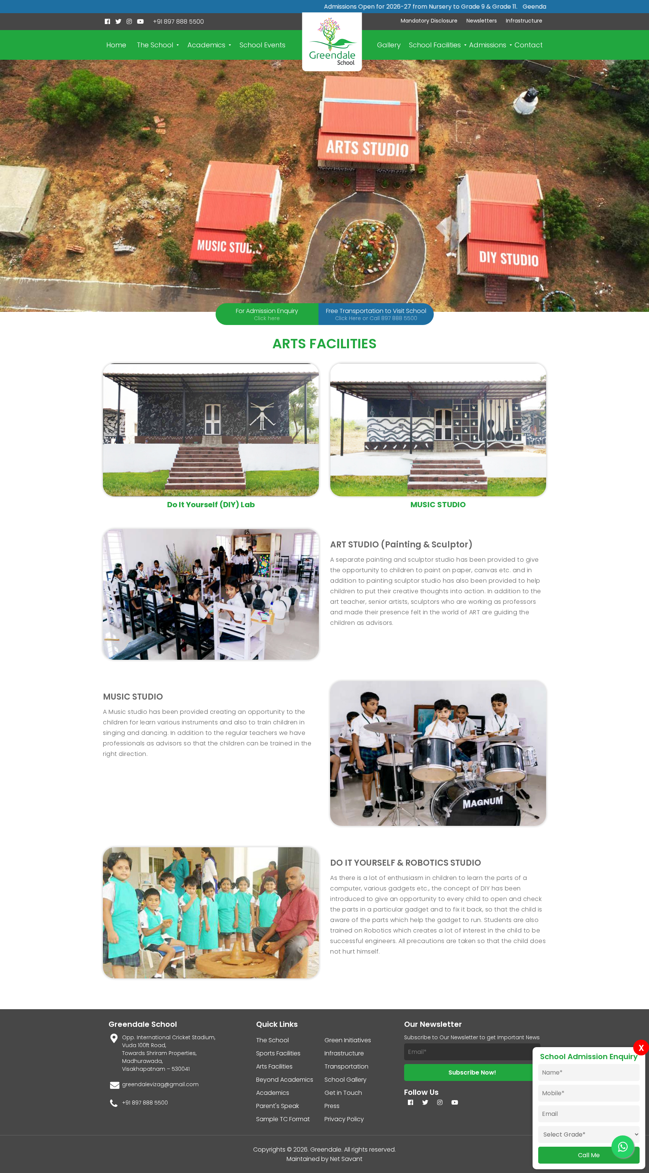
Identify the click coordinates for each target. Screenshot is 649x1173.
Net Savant (346, 1159)
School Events (262, 45)
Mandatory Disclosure (429, 20)
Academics (206, 45)
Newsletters (481, 20)
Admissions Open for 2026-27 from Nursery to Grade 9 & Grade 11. (362, 6)
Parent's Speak (277, 1106)
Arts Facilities (274, 1066)
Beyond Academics (284, 1079)
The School (155, 45)
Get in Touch (343, 1092)
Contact (529, 45)
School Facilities (435, 45)
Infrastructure (524, 20)
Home (116, 45)
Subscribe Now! (472, 1072)
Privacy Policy (344, 1119)
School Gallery (345, 1079)
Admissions (487, 45)
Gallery (389, 45)
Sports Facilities (278, 1053)
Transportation (346, 1066)
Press (332, 1106)
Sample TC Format (283, 1119)
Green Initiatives (347, 1040)
